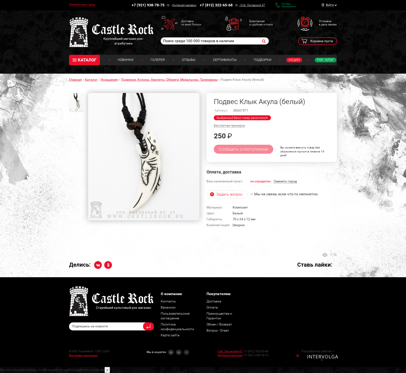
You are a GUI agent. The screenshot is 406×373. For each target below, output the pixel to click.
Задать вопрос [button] (229, 194)
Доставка (214, 301)
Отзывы (188, 60)
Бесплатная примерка (229, 125)
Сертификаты (225, 60)
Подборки (262, 60)
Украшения (109, 79)
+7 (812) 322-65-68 (216, 5)
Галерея (158, 60)
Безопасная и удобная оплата (261, 23)
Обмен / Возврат (219, 324)
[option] (143, 157)
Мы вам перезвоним (288, 5)
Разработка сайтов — (318, 351)
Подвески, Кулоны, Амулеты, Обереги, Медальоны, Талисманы (169, 79)
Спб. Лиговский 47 (252, 5)
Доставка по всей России (191, 23)
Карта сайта (170, 335)
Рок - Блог (325, 60)
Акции (294, 60)
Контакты (168, 301)
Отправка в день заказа (327, 23)
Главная (75, 79)
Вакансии (168, 307)
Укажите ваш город (82, 4)
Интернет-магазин (184, 5)
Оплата (212, 307)
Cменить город (285, 181)
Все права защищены (83, 355)
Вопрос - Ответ (218, 330)
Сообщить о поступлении (243, 149)
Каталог (91, 79)
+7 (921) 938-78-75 (148, 5)
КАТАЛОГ (87, 59)
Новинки (125, 60)
